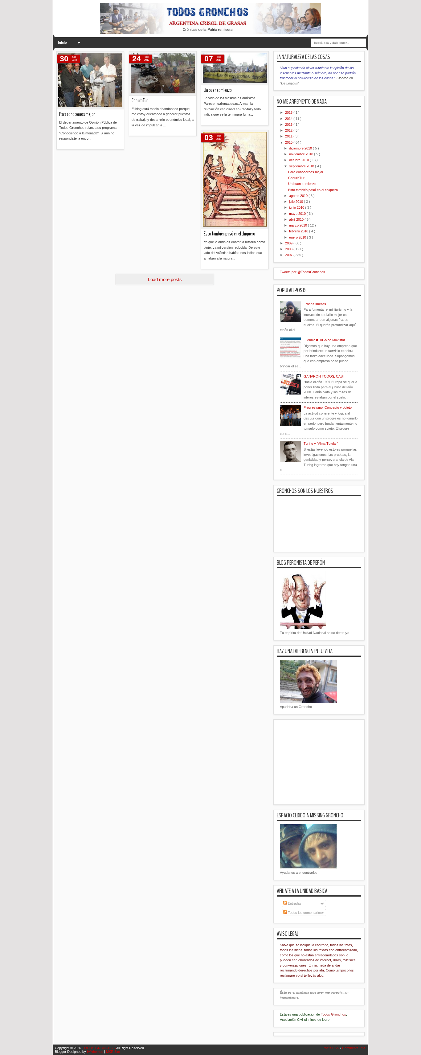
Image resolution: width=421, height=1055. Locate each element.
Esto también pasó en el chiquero (229, 233)
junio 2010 (297, 207)
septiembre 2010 (302, 166)
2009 (289, 243)
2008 (289, 249)
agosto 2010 (299, 196)
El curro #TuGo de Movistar (324, 340)
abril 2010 (297, 219)
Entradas (294, 903)
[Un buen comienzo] (234, 68)
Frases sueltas (315, 304)
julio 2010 (296, 201)
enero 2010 (298, 237)
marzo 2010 (298, 225)
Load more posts (165, 279)
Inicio (62, 42)
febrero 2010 (299, 231)
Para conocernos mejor (77, 114)
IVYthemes (95, 1051)
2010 (289, 142)
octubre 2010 (299, 160)
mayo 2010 (298, 213)
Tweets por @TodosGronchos (302, 272)
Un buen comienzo (218, 90)
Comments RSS (354, 1048)
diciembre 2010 (301, 148)
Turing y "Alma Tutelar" (321, 443)
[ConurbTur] (162, 73)
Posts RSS (331, 1048)
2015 (289, 112)
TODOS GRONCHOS (99, 1048)
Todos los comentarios (304, 912)
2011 (289, 136)
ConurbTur (140, 100)
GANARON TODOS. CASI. (324, 376)
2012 (289, 130)
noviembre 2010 (301, 154)
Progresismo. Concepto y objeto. (328, 407)
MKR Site (113, 1051)
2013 (289, 124)
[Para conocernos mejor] (90, 80)
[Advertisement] (168, 319)
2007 (289, 255)
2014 (289, 119)
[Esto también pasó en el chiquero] (234, 179)
